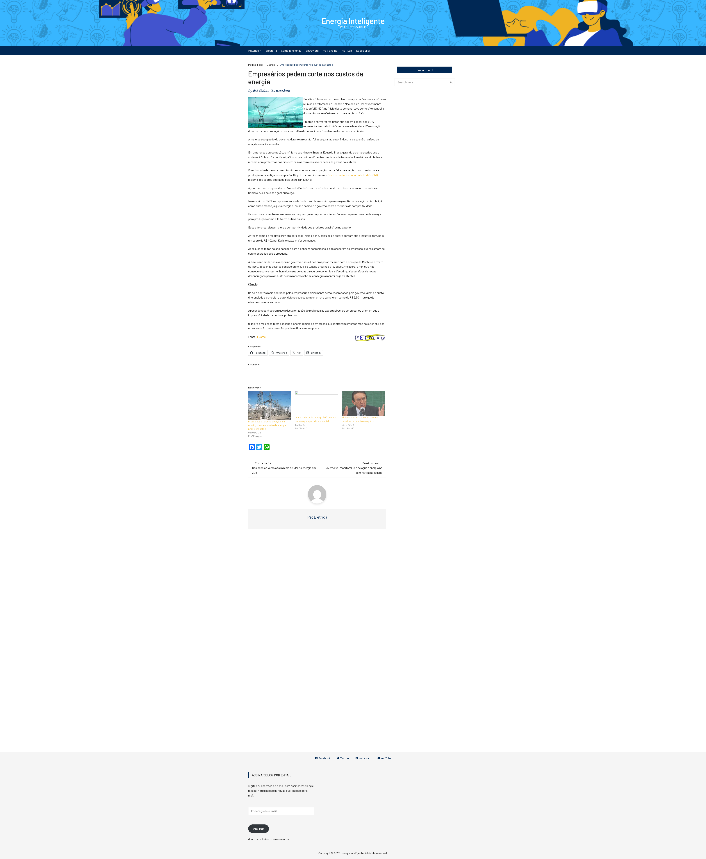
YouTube (385, 758)
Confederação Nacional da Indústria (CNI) (353, 175)
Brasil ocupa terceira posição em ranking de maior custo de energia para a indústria (267, 425)
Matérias (253, 50)
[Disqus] (317, 587)
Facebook (324, 758)
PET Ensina (330, 50)
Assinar (258, 828)
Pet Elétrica (261, 91)
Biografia (271, 50)
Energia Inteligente (353, 20)
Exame (261, 336)
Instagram (364, 758)
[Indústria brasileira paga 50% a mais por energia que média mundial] (316, 403)
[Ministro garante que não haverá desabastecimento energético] (363, 403)
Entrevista (312, 50)
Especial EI (363, 50)
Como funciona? (291, 50)
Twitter (344, 758)
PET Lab (346, 50)
